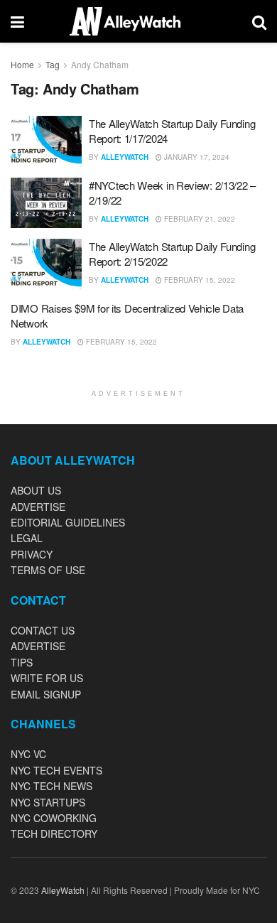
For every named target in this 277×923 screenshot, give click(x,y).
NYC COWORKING (54, 818)
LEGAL (27, 538)
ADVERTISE (38, 507)
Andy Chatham (100, 64)
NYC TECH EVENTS (56, 770)
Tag (52, 64)
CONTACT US (43, 630)
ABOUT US (36, 490)
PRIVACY (32, 554)
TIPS (22, 662)
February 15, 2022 (198, 280)
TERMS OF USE (48, 570)
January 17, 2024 (195, 157)
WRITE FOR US (47, 678)
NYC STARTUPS (48, 802)
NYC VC (28, 754)
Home (22, 64)
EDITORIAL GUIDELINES (68, 522)
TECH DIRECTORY (54, 833)
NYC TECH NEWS (51, 786)
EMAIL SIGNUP (46, 694)
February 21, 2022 (198, 219)
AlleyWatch (124, 157)
